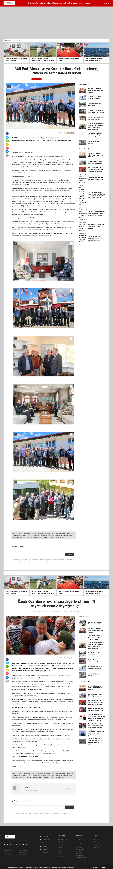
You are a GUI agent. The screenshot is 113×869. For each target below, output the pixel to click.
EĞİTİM (60, 859)
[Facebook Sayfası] (5, 844)
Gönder (70, 554)
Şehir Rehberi (79, 855)
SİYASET (60, 857)
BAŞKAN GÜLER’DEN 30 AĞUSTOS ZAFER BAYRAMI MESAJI (95, 90)
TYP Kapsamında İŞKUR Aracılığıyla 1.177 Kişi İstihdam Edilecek (95, 135)
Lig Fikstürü (79, 847)
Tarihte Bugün (80, 849)
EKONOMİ (62, 3)
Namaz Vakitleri (80, 844)
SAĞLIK (69, 3)
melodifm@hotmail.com (31, 790)
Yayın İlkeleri (7, 852)
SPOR (59, 853)
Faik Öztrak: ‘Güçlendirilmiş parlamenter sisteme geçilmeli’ (96, 226)
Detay (96, 867)
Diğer (88, 3)
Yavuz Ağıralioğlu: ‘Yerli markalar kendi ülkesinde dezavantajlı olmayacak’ (95, 169)
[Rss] (21, 844)
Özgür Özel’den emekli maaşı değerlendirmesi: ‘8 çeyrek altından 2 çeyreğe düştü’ (96, 213)
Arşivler (44, 846)
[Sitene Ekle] (27, 844)
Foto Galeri (45, 836)
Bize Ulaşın (45, 852)
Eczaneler (78, 845)
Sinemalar (79, 851)
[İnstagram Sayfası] (11, 844)
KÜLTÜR (81, 3)
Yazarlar (44, 843)
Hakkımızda (7, 850)
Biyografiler (97, 844)
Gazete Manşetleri (81, 857)
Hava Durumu (80, 840)
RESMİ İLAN (61, 855)
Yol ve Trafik (79, 842)
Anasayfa (7, 40)
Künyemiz (45, 849)
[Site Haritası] (24, 844)
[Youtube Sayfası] (14, 844)
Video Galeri (45, 839)
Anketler (96, 842)
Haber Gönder (22, 854)
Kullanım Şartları (23, 850)
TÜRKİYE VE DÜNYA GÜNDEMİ (36, 3)
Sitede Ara (97, 840)
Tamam (103, 867)
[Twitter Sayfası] (8, 844)
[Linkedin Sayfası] (17, 844)
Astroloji (96, 847)
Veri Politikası (8, 854)
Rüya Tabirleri (98, 845)
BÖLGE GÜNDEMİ (52, 3)
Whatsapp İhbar (23, 852)
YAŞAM (75, 3)
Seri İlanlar (79, 853)
